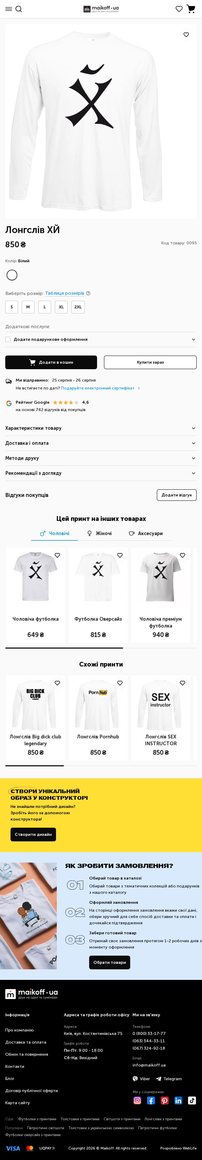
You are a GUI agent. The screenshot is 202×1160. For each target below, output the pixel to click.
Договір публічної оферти (31, 1090)
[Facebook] (151, 1100)
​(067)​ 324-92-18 (149, 1048)
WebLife (190, 1148)
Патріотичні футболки (157, 1128)
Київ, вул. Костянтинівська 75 (93, 1033)
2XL (78, 306)
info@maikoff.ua (149, 1065)
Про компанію (19, 1030)
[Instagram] (137, 1100)
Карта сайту (17, 1102)
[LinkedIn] (178, 1100)
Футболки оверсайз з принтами (32, 1135)
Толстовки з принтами (79, 1119)
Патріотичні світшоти (45, 1128)
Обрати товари (109, 962)
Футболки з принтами (37, 1119)
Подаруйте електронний (98, 388)
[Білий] (11, 275)
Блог (9, 1078)
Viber (145, 1078)
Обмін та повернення (26, 1054)
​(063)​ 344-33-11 (149, 1040)
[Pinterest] (164, 1100)
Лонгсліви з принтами (163, 1119)
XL (61, 306)
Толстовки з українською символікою (101, 1128)
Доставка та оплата (25, 1042)
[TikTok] (192, 1100)
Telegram (172, 1078)
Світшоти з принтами (122, 1119)
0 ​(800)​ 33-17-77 (149, 1033)
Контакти (14, 1066)
